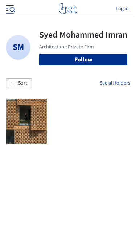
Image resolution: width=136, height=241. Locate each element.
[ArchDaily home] (68, 8)
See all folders (115, 83)
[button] (19, 83)
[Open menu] (9, 9)
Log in (122, 8)
